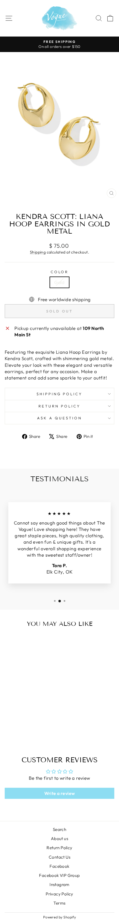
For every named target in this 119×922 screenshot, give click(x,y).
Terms (59, 903)
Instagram (59, 884)
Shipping (38, 252)
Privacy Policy (59, 894)
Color (60, 272)
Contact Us (59, 857)
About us (59, 838)
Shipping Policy (60, 394)
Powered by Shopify (59, 917)
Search (59, 829)
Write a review (59, 793)
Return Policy (59, 406)
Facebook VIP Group (59, 875)
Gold (59, 282)
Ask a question (59, 418)
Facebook (59, 866)
